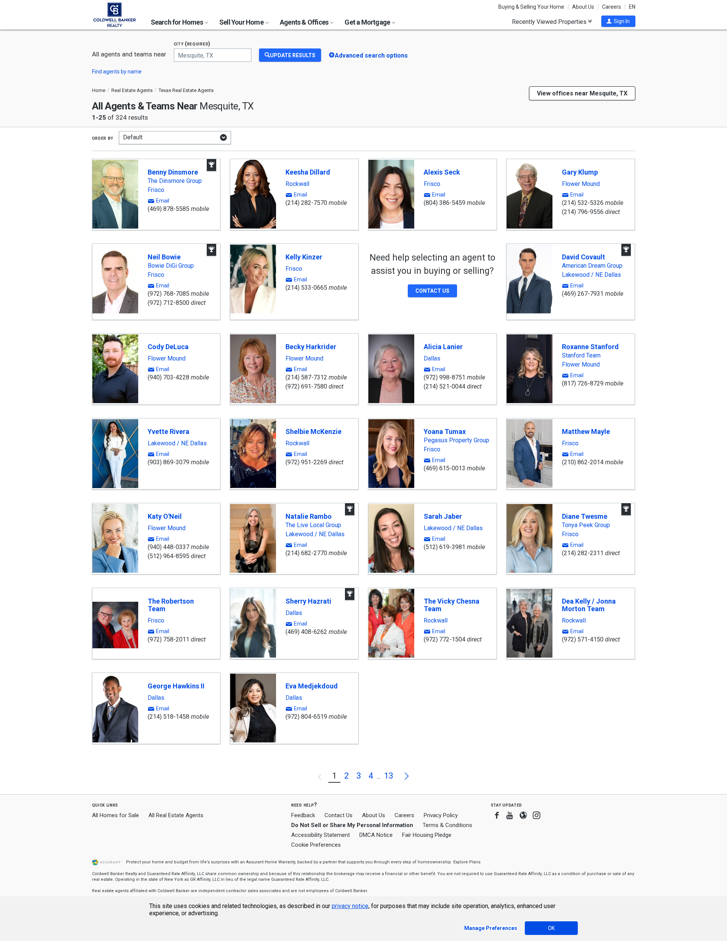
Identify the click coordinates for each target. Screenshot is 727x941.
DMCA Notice (376, 835)
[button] (618, 21)
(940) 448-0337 (168, 547)
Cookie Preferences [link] (316, 844)
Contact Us (338, 815)
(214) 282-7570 (306, 202)
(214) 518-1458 (168, 716)
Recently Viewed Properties (550, 21)
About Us (583, 6)
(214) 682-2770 (306, 553)
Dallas (432, 359)
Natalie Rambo (308, 516)
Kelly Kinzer (303, 257)
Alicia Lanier (443, 347)
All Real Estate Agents (175, 815)
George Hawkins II (176, 686)
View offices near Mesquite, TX (582, 93)
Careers (611, 6)
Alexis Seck (442, 172)
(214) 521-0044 (444, 386)
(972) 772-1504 (444, 639)
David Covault (583, 257)
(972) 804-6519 (306, 716)
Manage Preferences (490, 928)
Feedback (303, 815)
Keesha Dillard (307, 172)
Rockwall (297, 184)
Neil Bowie (164, 257)
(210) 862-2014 (583, 462)
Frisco (156, 190)
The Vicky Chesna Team (451, 605)
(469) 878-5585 (168, 208)
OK (551, 928)
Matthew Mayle (586, 431)
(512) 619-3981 (444, 547)
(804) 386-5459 (444, 202)
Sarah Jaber (443, 516)
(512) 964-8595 (168, 556)
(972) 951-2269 (306, 462)
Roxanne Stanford (590, 347)
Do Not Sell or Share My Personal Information (352, 825)
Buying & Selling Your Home (531, 6)
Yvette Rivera (168, 431)
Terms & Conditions (447, 825)
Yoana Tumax (445, 431)
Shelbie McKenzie (313, 431)
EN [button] (632, 7)
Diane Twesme (584, 516)
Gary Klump (580, 172)
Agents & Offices (304, 22)
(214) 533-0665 (306, 287)
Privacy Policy (441, 815)
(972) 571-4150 (583, 639)
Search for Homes (177, 22)
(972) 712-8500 (168, 302)
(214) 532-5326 (583, 202)
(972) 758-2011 (168, 639)
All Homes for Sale (115, 815)
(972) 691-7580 (306, 386)
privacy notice (350, 906)
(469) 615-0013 (444, 468)
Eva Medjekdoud (311, 686)
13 (388, 775)
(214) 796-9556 (583, 211)
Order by (103, 138)
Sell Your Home (242, 22)
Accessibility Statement (320, 835)
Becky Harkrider (310, 347)
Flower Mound (581, 184)
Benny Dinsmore (173, 172)
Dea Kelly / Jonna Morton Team (589, 605)
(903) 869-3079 (168, 462)
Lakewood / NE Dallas (591, 275)
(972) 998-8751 (444, 377)
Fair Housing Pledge (426, 835)
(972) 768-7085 (168, 293)
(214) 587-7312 (306, 377)
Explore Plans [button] (467, 862)
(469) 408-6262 (306, 631)
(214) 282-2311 (583, 553)
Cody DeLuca (168, 347)
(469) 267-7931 (583, 293)
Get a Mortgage (368, 22)
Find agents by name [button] (117, 72)
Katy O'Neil (165, 516)
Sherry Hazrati (308, 601)
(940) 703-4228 (168, 377)
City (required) (192, 44)
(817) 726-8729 (583, 383)
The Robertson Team (171, 605)
